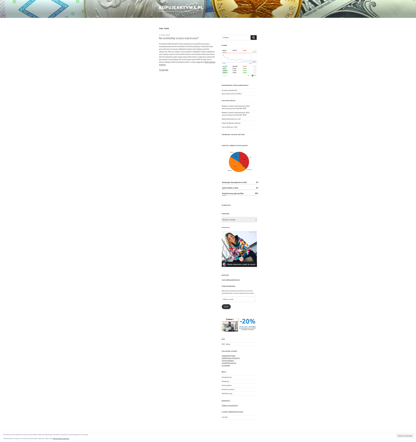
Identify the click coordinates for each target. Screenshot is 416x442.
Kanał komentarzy (228, 389)
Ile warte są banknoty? (229, 90)
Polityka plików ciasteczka (61, 438)
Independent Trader (228, 356)
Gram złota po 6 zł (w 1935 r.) (232, 94)
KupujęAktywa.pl (181, 7)
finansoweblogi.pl (228, 360)
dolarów (162, 65)
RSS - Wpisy (226, 344)
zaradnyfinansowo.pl (229, 363)
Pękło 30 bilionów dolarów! (231, 123)
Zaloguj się (225, 381)
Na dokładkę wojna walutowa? (179, 38)
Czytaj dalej (163, 70)
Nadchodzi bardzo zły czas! (231, 119)
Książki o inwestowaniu (230, 405)
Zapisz (226, 307)
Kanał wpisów (226, 385)
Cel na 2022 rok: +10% (229, 127)
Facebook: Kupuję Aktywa (233, 134)
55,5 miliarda (210, 62)
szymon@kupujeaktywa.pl (231, 280)
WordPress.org (227, 393)
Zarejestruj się (227, 377)
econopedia (226, 365)
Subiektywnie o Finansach (231, 358)
